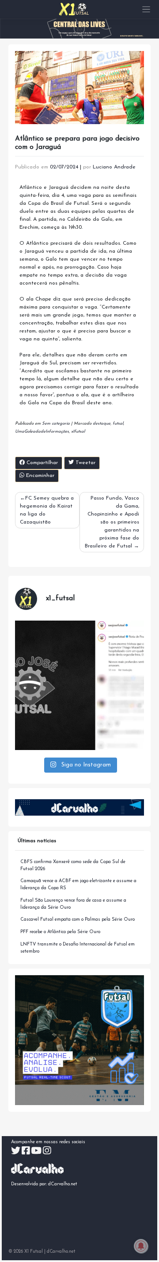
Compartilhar (41, 462)
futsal (118, 424)
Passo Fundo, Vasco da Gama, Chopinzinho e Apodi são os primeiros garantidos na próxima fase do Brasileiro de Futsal (112, 522)
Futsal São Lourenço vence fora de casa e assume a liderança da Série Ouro (73, 904)
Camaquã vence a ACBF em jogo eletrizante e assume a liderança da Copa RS (78, 885)
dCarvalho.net (62, 1184)
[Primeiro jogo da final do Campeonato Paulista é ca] (79, 685)
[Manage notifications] (141, 1246)
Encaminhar (39, 475)
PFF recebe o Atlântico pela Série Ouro (60, 932)
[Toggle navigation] (146, 9)
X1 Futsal (33, 1251)
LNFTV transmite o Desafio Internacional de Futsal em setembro (77, 948)
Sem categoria (56, 424)
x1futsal (78, 432)
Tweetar (84, 462)
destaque (101, 424)
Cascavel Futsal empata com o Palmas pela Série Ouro (77, 919)
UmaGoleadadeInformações (42, 432)
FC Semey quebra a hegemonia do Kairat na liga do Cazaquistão (47, 510)
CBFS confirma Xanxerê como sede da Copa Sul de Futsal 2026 (72, 865)
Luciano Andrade (114, 167)
